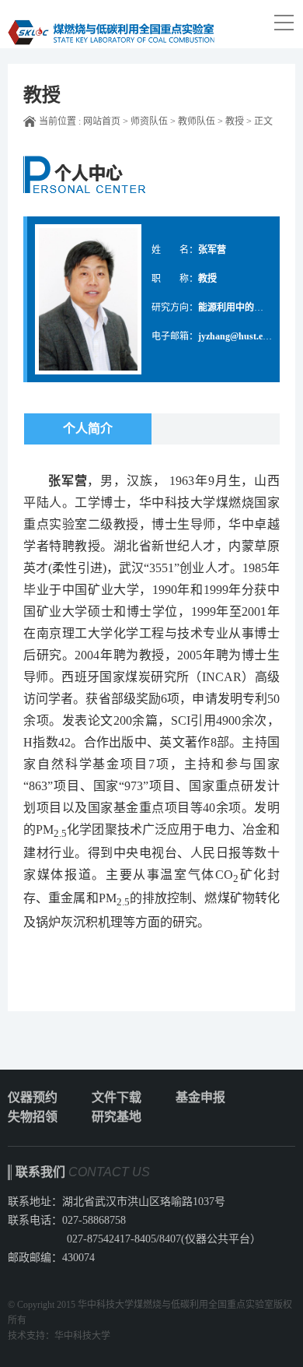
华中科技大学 (82, 1335)
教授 (234, 121)
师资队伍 (149, 121)
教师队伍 (196, 121)
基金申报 (200, 1097)
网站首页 (101, 121)
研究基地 (116, 1116)
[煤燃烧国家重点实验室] (111, 24)
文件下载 (116, 1097)
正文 (263, 121)
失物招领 (32, 1116)
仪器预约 (32, 1097)
